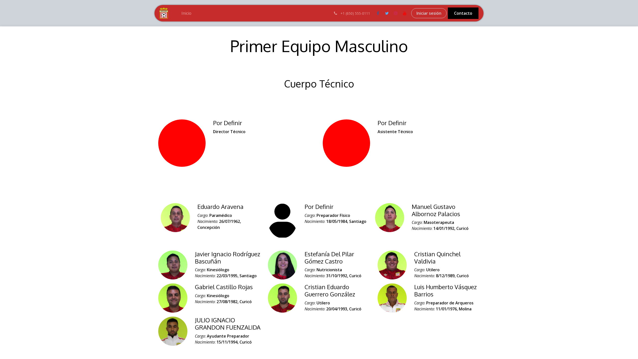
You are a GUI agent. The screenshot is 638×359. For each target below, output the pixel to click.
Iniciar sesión (428, 13)
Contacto (463, 13)
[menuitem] (186, 13)
